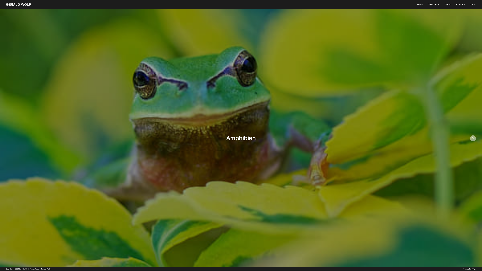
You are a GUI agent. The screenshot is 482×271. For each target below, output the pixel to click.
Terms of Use (34, 269)
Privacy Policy (46, 269)
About (448, 4)
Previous (1, 138)
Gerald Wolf (18, 4)
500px (473, 269)
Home (420, 4)
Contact (460, 4)
